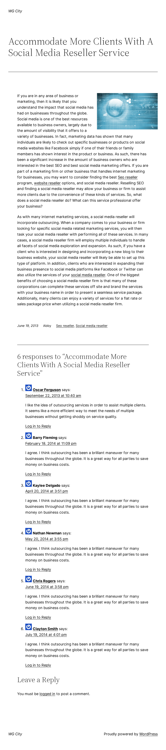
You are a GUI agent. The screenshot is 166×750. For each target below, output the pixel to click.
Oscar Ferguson (47, 390)
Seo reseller (128, 177)
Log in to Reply (38, 426)
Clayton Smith (45, 629)
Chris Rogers (44, 581)
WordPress (148, 734)
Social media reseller (91, 326)
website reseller (47, 183)
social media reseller (88, 275)
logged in (47, 694)
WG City (15, 11)
